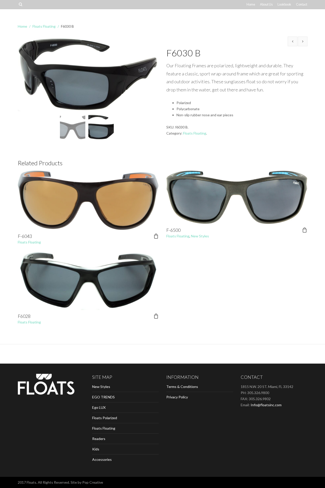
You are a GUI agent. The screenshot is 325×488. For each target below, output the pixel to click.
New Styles (200, 236)
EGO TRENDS (103, 397)
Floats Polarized (104, 418)
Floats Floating (44, 26)
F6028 (24, 316)
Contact (301, 4)
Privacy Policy (177, 397)
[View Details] (88, 200)
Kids (95, 449)
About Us (266, 4)
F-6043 (25, 236)
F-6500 (173, 230)
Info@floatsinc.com (266, 405)
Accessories (102, 459)
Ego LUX (99, 407)
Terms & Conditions (182, 386)
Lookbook (284, 4)
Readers (98, 438)
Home (251, 4)
